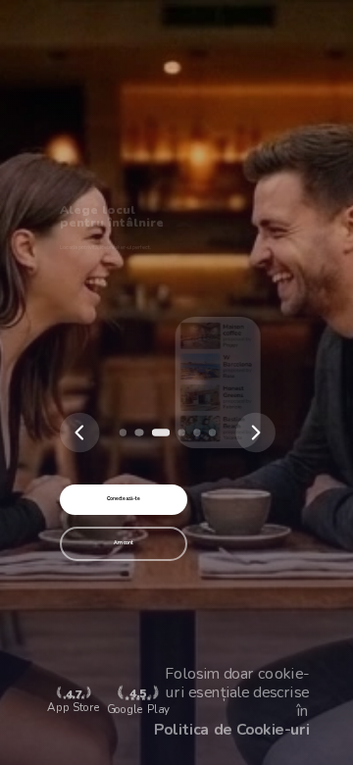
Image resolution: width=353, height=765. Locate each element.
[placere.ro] (123, 432)
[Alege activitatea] (160, 432)
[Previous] (79, 432)
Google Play (138, 701)
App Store (73, 702)
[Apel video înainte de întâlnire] (196, 432)
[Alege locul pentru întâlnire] (138, 432)
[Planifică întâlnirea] (181, 432)
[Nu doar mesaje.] (212, 432)
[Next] (256, 432)
